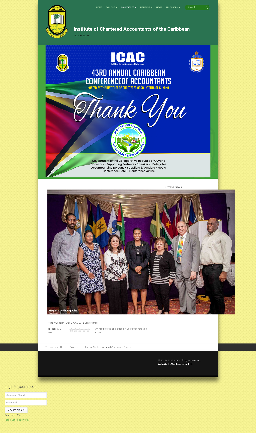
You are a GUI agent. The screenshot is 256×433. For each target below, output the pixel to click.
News (159, 7)
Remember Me (12, 415)
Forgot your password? (17, 419)
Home (99, 7)
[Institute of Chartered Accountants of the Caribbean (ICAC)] (57, 21)
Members (145, 7)
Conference (127, 7)
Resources (172, 7)
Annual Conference (95, 347)
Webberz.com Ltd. (182, 364)
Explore (110, 7)
